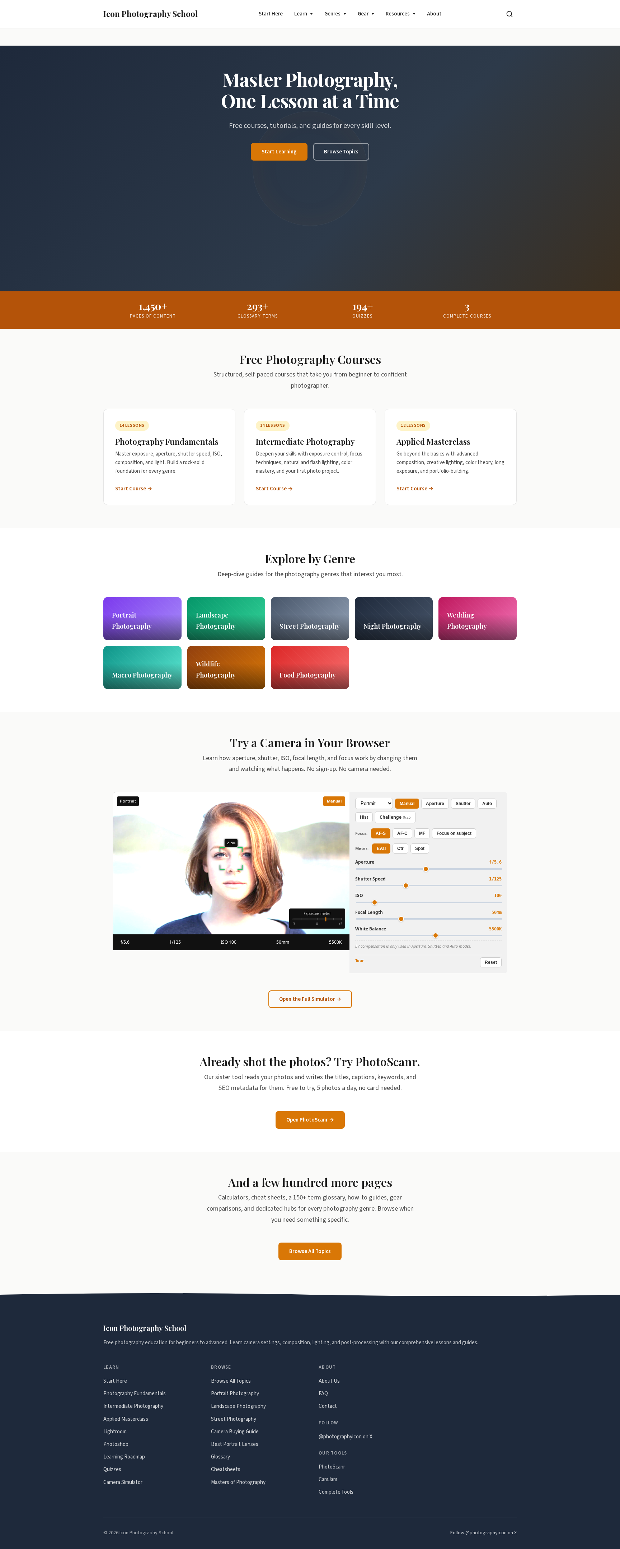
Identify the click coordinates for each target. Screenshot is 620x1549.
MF (422, 833)
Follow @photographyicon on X (483, 1532)
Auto (487, 803)
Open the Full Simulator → (310, 999)
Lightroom (115, 1431)
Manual (407, 803)
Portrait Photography (235, 1393)
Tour (359, 960)
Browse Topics (341, 152)
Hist (364, 817)
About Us (329, 1381)
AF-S (381, 833)
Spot (419, 848)
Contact (328, 1406)
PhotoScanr (332, 1467)
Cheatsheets (225, 1469)
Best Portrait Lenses (234, 1444)
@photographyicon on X (345, 1437)
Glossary (220, 1457)
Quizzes (112, 1469)
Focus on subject (454, 833)
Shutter (463, 803)
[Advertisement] (310, 214)
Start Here (271, 14)
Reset (491, 962)
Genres (332, 14)
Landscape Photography (238, 1406)
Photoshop (115, 1444)
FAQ (323, 1393)
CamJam (328, 1479)
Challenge (395, 817)
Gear (363, 14)
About (434, 14)
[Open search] (509, 14)
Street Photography (233, 1419)
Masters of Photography (238, 1482)
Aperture (435, 803)
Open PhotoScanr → (310, 1120)
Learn (300, 14)
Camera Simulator (122, 1482)
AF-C (402, 833)
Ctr (400, 848)
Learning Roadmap (124, 1457)
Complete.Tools (336, 1492)
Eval (381, 848)
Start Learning (279, 152)
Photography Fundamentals (134, 1393)
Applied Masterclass (125, 1419)
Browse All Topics (310, 1251)
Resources (398, 14)
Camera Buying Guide (235, 1431)
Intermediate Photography (133, 1406)
